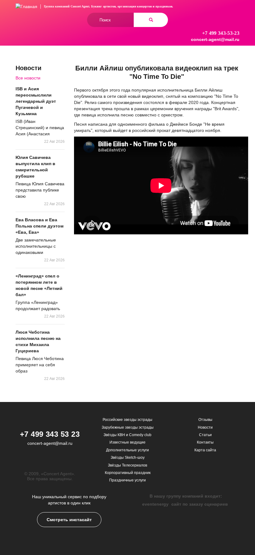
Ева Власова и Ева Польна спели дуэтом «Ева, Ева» (39, 226)
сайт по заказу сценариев (199, 504)
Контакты (205, 442)
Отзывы (205, 419)
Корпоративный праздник (128, 473)
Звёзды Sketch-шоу (128, 457)
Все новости (28, 77)
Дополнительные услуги (127, 450)
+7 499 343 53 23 (50, 434)
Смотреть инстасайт (69, 519)
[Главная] (26, 6)
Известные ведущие (127, 442)
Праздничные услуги (127, 480)
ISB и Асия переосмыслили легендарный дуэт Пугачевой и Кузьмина (36, 101)
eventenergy (155, 504)
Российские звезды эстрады (127, 419)
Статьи (205, 435)
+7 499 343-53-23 (220, 33)
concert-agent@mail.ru (215, 39)
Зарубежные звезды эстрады (128, 427)
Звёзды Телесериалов (127, 465)
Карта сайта (205, 450)
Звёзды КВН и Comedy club (127, 435)
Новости (205, 427)
